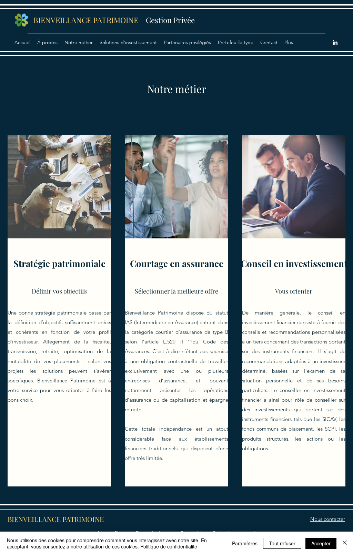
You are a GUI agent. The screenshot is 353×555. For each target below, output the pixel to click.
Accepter (321, 543)
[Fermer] (345, 543)
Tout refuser (282, 543)
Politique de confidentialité (168, 546)
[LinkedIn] (335, 42)
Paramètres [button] (245, 543)
